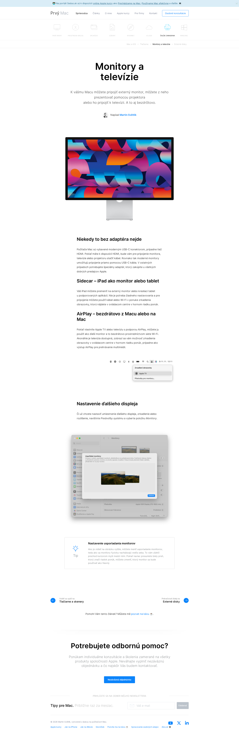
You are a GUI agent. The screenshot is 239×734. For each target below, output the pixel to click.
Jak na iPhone (70, 727)
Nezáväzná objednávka (119, 679)
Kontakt (153, 13)
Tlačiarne (144, 44)
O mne (108, 13)
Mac (104, 722)
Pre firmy (139, 13)
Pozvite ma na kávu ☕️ (117, 727)
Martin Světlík (128, 114)
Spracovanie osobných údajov (145, 727)
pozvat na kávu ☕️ (142, 613)
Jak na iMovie (86, 727)
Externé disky (180, 44)
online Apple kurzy (103, 3)
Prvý (59, 12)
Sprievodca (82, 13)
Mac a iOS (131, 44)
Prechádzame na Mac (129, 3)
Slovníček (100, 727)
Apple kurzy (123, 13)
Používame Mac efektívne (155, 3)
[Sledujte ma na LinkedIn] (187, 727)
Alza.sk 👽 (166, 727)
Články (96, 13)
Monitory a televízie (161, 44)
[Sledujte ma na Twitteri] (179, 727)
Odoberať (182, 705)
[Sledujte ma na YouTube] (170, 727)
